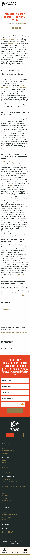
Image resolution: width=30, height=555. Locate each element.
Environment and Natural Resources (14, 486)
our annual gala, (12, 43)
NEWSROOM (5, 524)
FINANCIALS (5, 453)
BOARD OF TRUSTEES (8, 450)
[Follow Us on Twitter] (5, 532)
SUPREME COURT (7, 472)
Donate (10, 435)
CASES (4, 460)
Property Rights (7, 479)
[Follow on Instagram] (12, 532)
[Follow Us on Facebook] (3, 532)
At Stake (4, 498)
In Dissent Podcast (8, 500)
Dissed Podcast (7, 503)
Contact (19, 435)
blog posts (16, 105)
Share (9, 27)
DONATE (4, 552)
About (4, 446)
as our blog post (18, 274)
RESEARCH (5, 465)
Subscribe (5, 519)
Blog (3, 493)
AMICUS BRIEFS (6, 462)
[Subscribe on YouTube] (9, 532)
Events (4, 510)
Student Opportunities (9, 514)
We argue (10, 199)
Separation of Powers (9, 484)
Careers (4, 512)
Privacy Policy (15, 543)
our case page (16, 109)
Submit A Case (6, 517)
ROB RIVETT (22, 24)
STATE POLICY (6, 467)
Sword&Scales (6, 495)
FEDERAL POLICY (6, 469)
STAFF (3, 448)
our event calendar (8, 40)
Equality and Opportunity (10, 481)
